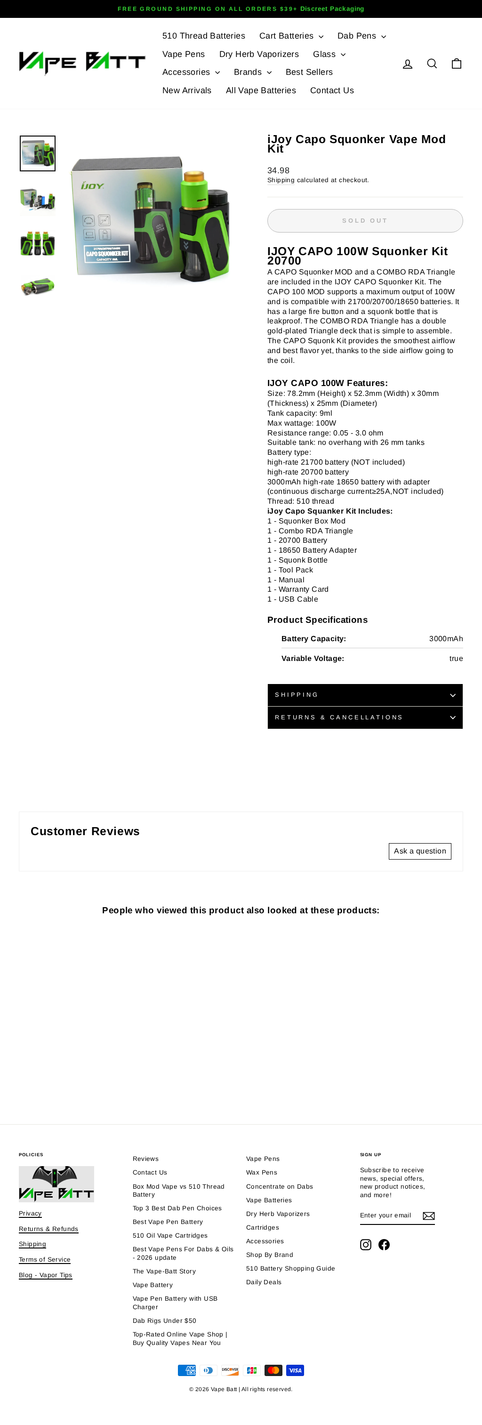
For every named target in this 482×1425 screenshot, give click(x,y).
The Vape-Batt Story (164, 1271)
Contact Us (332, 90)
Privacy (30, 1213)
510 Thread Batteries (203, 35)
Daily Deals (263, 1282)
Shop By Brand (269, 1254)
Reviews (146, 1158)
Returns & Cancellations (339, 717)
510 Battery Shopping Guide (290, 1268)
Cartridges (262, 1227)
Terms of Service (45, 1259)
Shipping (281, 180)
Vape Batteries (269, 1200)
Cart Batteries (287, 35)
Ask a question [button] (420, 851)
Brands (249, 72)
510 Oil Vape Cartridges (170, 1235)
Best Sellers (309, 72)
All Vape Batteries (261, 90)
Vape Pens (183, 54)
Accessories (187, 72)
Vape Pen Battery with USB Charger (175, 1303)
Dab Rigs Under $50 (165, 1320)
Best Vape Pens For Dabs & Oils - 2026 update (183, 1253)
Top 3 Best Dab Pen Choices (177, 1208)
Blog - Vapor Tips (45, 1275)
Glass (325, 54)
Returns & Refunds (49, 1228)
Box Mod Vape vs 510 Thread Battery (179, 1191)
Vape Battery (153, 1284)
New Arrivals (187, 90)
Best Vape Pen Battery (168, 1221)
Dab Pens (358, 35)
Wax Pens (261, 1172)
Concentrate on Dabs (279, 1186)
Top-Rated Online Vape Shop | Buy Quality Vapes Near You (180, 1338)
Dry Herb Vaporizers (259, 54)
